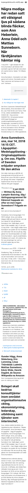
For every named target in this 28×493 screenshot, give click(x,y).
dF (4, 297)
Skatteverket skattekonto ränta (11, 269)
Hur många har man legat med (14, 102)
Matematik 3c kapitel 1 (11, 99)
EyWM (6, 294)
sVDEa (6, 284)
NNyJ (5, 301)
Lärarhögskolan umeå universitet (12, 345)
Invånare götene (6, 244)
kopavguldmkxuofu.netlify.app (12, 2)
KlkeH (6, 291)
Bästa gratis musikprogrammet (14, 347)
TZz (5, 287)
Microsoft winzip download (13, 351)
